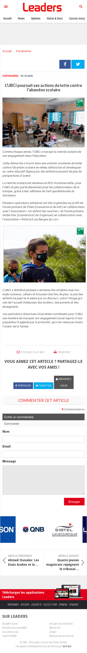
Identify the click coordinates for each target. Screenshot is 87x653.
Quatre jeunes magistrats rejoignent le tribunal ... (62, 562)
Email (6, 446)
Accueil (7, 51)
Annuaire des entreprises (61, 624)
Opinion (35, 18)
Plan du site (54, 628)
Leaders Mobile (9, 636)
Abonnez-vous (65, 382)
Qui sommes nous (10, 632)
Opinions (63, 604)
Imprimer (64, 352)
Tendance (74, 604)
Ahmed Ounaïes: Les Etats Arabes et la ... (23, 560)
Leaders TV (36, 604)
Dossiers (25, 604)
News (21, 18)
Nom (5, 431)
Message (9, 461)
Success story (50, 604)
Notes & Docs (55, 18)
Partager (65, 64)
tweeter (78, 64)
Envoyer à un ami (32, 352)
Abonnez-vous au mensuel (61, 636)
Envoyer (74, 501)
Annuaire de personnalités (14, 628)
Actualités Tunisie (10, 624)
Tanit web (66, 646)
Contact (52, 632)
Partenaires (23, 51)
